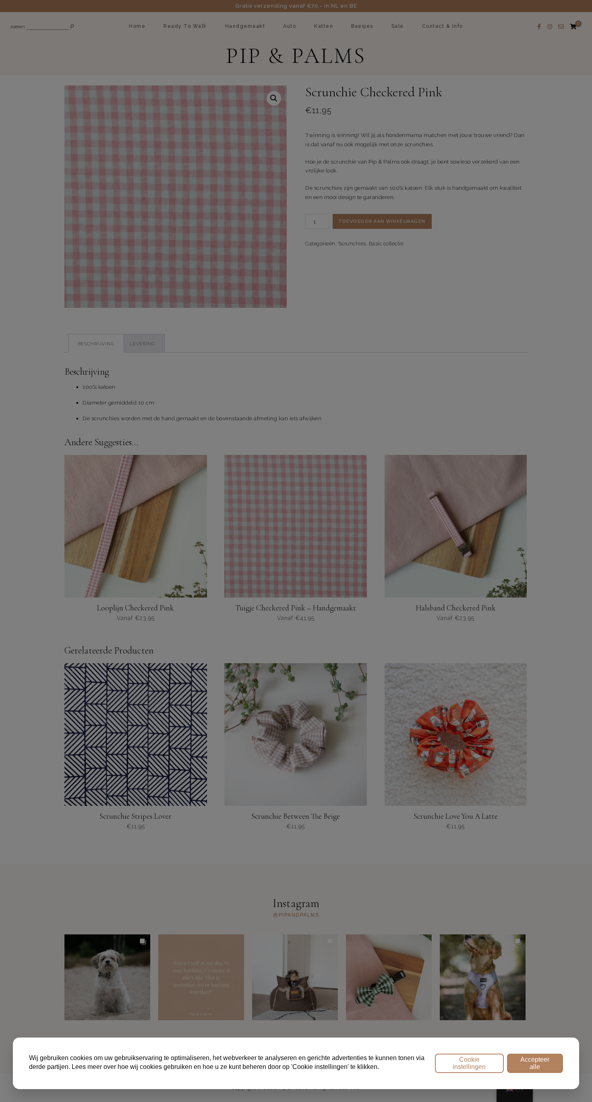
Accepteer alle (534, 1063)
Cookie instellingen (469, 1063)
